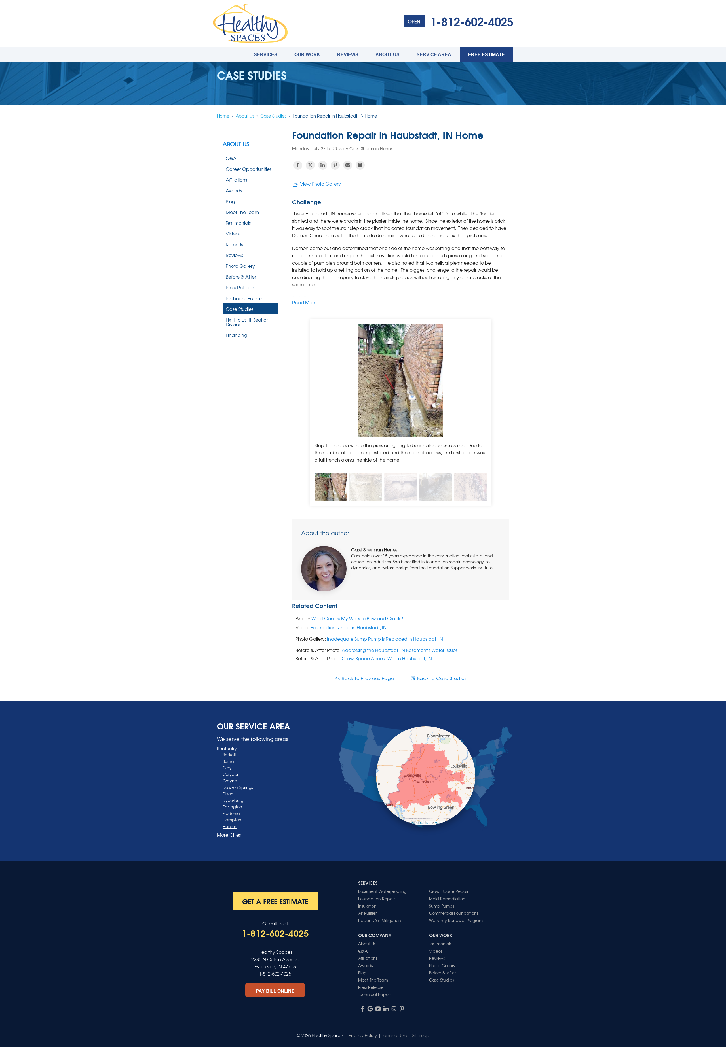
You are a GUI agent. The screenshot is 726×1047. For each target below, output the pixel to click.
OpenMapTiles (421, 823)
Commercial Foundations (453, 913)
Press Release (240, 287)
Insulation (367, 906)
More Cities (229, 834)
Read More (304, 302)
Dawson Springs (238, 787)
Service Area (434, 54)
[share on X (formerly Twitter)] (310, 165)
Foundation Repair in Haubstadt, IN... (350, 627)
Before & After (241, 276)
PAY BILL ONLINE (275, 990)
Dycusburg (233, 800)
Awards (234, 190)
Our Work (307, 54)
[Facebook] (362, 1008)
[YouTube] (378, 1008)
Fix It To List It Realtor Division (247, 322)
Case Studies (239, 308)
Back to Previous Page (367, 678)
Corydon (231, 774)
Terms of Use (394, 1035)
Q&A (231, 158)
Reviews (347, 54)
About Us (387, 54)
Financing (236, 335)
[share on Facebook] (297, 165)
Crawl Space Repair (448, 891)
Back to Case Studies (441, 678)
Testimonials (238, 222)
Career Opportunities (248, 168)
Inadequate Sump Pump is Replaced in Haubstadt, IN (385, 638)
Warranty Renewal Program (456, 920)
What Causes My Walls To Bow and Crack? (357, 618)
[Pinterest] (401, 1008)
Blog (230, 201)
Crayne (230, 780)
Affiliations (236, 179)
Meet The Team (242, 212)
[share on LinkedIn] (322, 165)
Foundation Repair (376, 898)
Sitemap (420, 1035)
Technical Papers (244, 298)
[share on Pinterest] (335, 165)
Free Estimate (486, 54)
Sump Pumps (441, 906)
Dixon (228, 794)
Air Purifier (367, 913)
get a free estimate (275, 901)
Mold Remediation (447, 898)
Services (265, 54)
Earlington (232, 807)
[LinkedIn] (386, 1008)
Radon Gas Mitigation (379, 920)
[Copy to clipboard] (360, 165)
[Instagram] (394, 1008)
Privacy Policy (363, 1035)
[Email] (347, 165)
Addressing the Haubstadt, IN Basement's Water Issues (399, 650)
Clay (227, 767)
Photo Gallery (240, 265)
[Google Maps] (370, 1008)
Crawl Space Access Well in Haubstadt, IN (387, 658)
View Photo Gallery (320, 183)
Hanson (230, 826)
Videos (233, 233)
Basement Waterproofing (382, 891)
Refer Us (234, 244)
